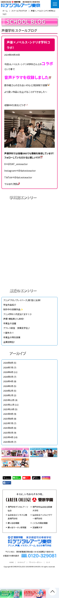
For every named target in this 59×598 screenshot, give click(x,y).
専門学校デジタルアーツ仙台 (18, 508)
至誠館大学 (37, 527)
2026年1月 (8, 395)
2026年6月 (8, 372)
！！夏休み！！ (8, 332)
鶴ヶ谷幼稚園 (13, 523)
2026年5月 (8, 376)
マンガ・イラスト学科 (29, 243)
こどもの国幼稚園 (40, 523)
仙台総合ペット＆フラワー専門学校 (42, 516)
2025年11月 (8, 404)
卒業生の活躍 (9, 323)
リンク (48, 562)
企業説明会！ (9, 342)
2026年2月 (8, 390)
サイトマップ (21, 562)
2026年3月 (8, 386)
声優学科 (29, 220)
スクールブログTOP (19, 10)
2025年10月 (8, 409)
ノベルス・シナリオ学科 (29, 266)
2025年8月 (8, 418)
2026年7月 (8, 367)
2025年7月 (8, 423)
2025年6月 (8, 427)
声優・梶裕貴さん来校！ (13, 318)
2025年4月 (8, 437)
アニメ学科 (29, 209)
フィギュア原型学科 (29, 278)
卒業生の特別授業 (11, 337)
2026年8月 (8, 362)
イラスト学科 (29, 232)
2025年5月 (8, 432)
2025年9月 (8, 413)
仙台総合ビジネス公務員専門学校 (17, 516)
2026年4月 (8, 381)
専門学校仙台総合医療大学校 (42, 508)
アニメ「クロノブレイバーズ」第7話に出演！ (22, 300)
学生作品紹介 (9, 304)
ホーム (5, 10)
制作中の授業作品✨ (13, 309)
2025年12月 (8, 400)
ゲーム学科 (29, 255)
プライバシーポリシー (35, 562)
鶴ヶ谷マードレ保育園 (17, 527)
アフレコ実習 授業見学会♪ (16, 328)
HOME (11, 562)
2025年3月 (8, 441)
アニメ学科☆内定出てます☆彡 (17, 314)
